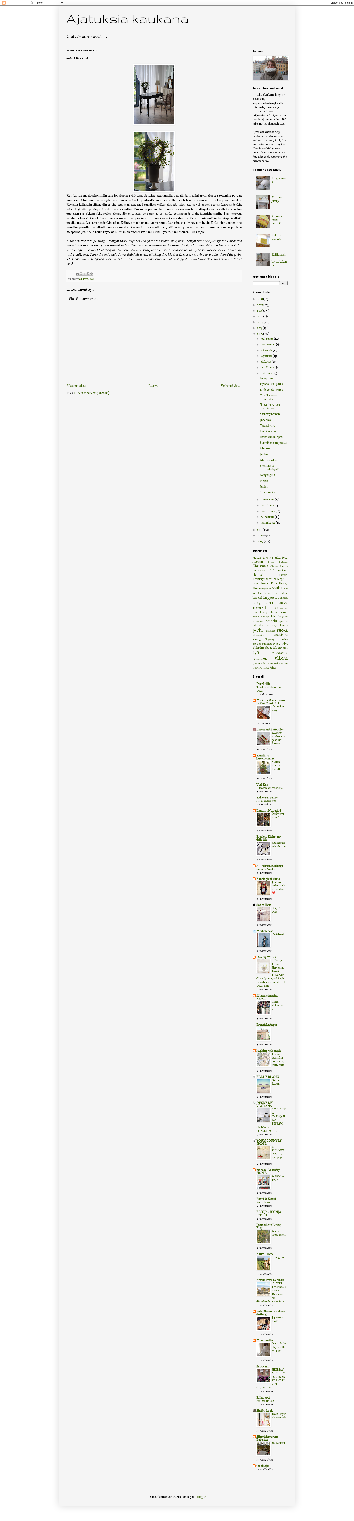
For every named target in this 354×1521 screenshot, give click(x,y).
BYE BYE (262, 1215)
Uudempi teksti (76, 385)
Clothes (274, 566)
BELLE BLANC (267, 1077)
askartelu (84, 278)
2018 (260, 299)
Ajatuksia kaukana (127, 18)
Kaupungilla (267, 475)
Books (271, 561)
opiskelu (283, 621)
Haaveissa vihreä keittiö (269, 787)
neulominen (258, 621)
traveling (283, 647)
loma (284, 612)
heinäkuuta (268, 367)
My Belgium (279, 616)
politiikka (270, 630)
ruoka (282, 630)
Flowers (264, 583)
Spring (257, 643)
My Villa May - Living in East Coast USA (270, 702)
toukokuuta (268, 499)
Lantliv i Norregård (268, 810)
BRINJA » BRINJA (268, 1212)
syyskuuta (267, 356)
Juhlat (264, 486)
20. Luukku (278, 1442)
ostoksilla (258, 625)
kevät (276, 593)
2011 (260, 529)
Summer (267, 643)
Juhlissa (265, 454)
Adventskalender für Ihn (279, 844)
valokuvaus (267, 663)
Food (274, 583)
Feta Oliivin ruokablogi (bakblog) (270, 1312)
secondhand (280, 635)
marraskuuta (268, 344)
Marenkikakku (268, 460)
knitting (257, 603)
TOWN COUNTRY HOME (268, 1142)
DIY (271, 570)
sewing (257, 639)
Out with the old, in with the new (279, 1347)
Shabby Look (264, 1410)
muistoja (265, 616)
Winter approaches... (279, 1232)
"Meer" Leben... (276, 1081)
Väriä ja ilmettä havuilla (276, 765)
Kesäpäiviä (266, 378)
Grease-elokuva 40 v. (278, 1005)
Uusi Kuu (262, 784)
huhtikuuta (268, 505)
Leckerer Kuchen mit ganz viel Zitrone (278, 738)
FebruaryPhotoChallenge (268, 579)
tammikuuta (268, 522)
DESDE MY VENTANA (264, 1104)
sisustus (283, 639)
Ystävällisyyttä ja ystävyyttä (270, 406)
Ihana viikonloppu (271, 437)
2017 (260, 305)
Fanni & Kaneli (266, 1198)
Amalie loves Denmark (270, 1280)
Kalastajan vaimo (267, 797)
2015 (260, 316)
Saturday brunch (270, 414)
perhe (258, 630)
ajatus (257, 557)
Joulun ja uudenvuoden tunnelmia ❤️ (278, 887)
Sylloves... (262, 1366)
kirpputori (271, 597)
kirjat (285, 593)
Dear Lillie (263, 683)
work (263, 667)
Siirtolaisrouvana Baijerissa (267, 1438)
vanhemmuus (280, 663)
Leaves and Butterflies (270, 729)
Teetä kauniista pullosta (269, 397)
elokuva (283, 570)
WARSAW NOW (278, 1177)
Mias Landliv (264, 1340)
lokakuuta (267, 350)
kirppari (257, 597)
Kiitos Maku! (263, 1202)
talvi (284, 643)
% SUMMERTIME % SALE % (278, 1152)
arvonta (268, 557)
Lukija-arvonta (276, 237)
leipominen (282, 608)
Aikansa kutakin (265, 1400)
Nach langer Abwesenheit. (279, 1417)
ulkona (281, 658)
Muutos (265, 448)
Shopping (269, 639)
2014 (260, 322)
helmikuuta (268, 517)
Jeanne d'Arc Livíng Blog (268, 1226)
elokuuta (266, 361)
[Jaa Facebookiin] (88, 274)
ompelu (271, 621)
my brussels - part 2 (271, 384)
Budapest (283, 561)
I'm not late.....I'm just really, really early (278, 1059)
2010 (260, 535)
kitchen (284, 597)
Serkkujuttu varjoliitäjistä (269, 467)
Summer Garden (265, 869)
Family (283, 574)
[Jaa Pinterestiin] (91, 274)
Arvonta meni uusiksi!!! (277, 220)
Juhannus (265, 420)
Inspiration (266, 588)
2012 (260, 333)
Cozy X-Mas (277, 909)
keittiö (257, 593)
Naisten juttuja (277, 198)
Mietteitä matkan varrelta (267, 997)
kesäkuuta (267, 373)
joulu (277, 588)
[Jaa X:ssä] (84, 274)
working (271, 667)
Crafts (284, 566)
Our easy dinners (276, 625)
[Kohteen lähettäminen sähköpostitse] (77, 274)
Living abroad (268, 612)
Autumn (258, 561)
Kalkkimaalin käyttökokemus (279, 260)
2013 (260, 328)
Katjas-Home (264, 1254)
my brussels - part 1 (271, 389)
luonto (256, 616)
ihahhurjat (262, 1466)
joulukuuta (267, 338)
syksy (276, 643)
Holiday (283, 583)
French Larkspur (266, 1024)
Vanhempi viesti (231, 385)
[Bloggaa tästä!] (81, 274)
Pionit (264, 481)
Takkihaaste (278, 934)
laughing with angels (268, 1050)
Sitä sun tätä (267, 492)
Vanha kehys (267, 425)
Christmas (260, 566)
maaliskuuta (268, 511)
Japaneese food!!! (277, 1319)
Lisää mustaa (268, 431)
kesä (267, 593)
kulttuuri (258, 608)
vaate (256, 663)
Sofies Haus (263, 905)
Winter (257, 667)
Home (257, 588)
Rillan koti (263, 1397)
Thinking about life (265, 647)
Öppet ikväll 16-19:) (279, 815)
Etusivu (153, 385)
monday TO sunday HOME (268, 1171)
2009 (260, 541)
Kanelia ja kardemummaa (265, 757)
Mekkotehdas (264, 931)
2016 (260, 310)
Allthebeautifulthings (269, 865)
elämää (258, 574)
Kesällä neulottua (266, 800)
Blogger (201, 1497)
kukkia (283, 603)
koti (92, 278)
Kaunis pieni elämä (268, 879)
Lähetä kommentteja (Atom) (91, 393)
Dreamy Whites (266, 957)
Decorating (259, 570)
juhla (285, 588)
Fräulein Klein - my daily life (268, 838)
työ (256, 652)
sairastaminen (259, 635)
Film (255, 583)
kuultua (270, 608)
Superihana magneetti (273, 442)
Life (255, 612)
